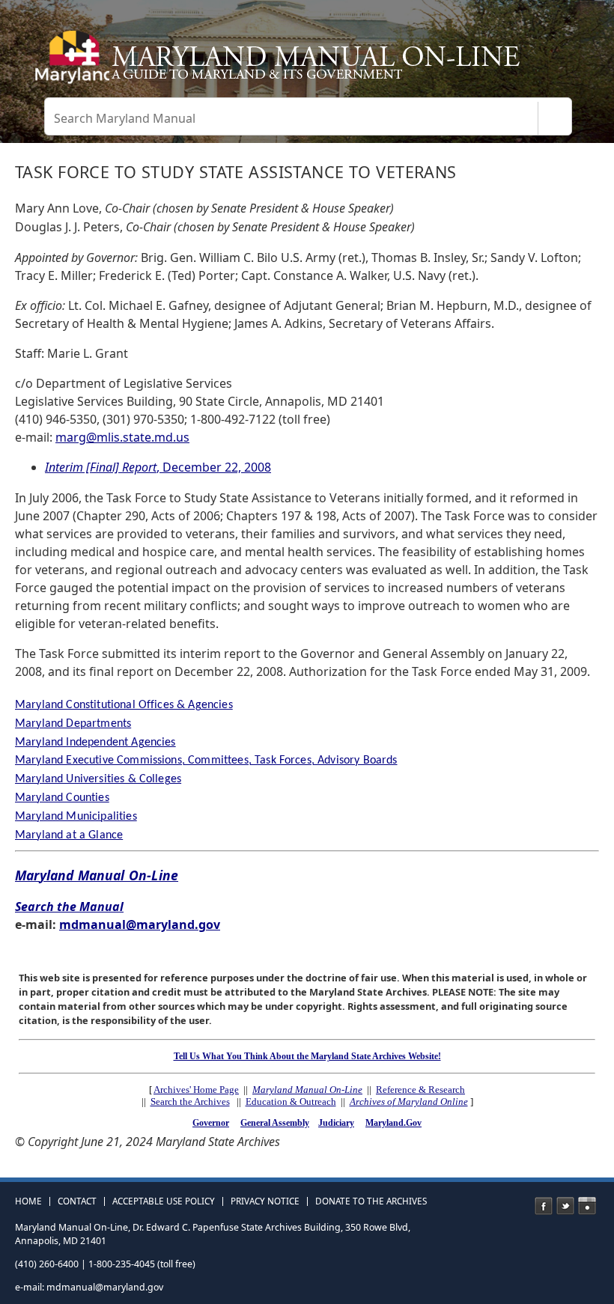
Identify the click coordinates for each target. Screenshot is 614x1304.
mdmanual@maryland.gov (139, 924)
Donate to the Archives (371, 1201)
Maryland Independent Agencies (95, 743)
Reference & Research (420, 1089)
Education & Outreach (291, 1101)
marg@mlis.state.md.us (122, 437)
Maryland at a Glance (69, 835)
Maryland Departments (73, 724)
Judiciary (336, 1123)
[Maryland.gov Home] (69, 63)
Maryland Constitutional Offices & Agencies (124, 705)
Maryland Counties (62, 798)
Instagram (587, 1206)
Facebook (544, 1206)
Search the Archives (190, 1101)
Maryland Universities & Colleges (98, 779)
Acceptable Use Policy (163, 1201)
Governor (210, 1123)
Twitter (565, 1206)
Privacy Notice (265, 1201)
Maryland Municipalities (76, 817)
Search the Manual (69, 906)
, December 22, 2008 (158, 467)
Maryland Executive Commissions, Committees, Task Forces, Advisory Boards (206, 761)
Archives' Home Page (196, 1089)
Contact (77, 1201)
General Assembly (274, 1123)
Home (28, 1201)
